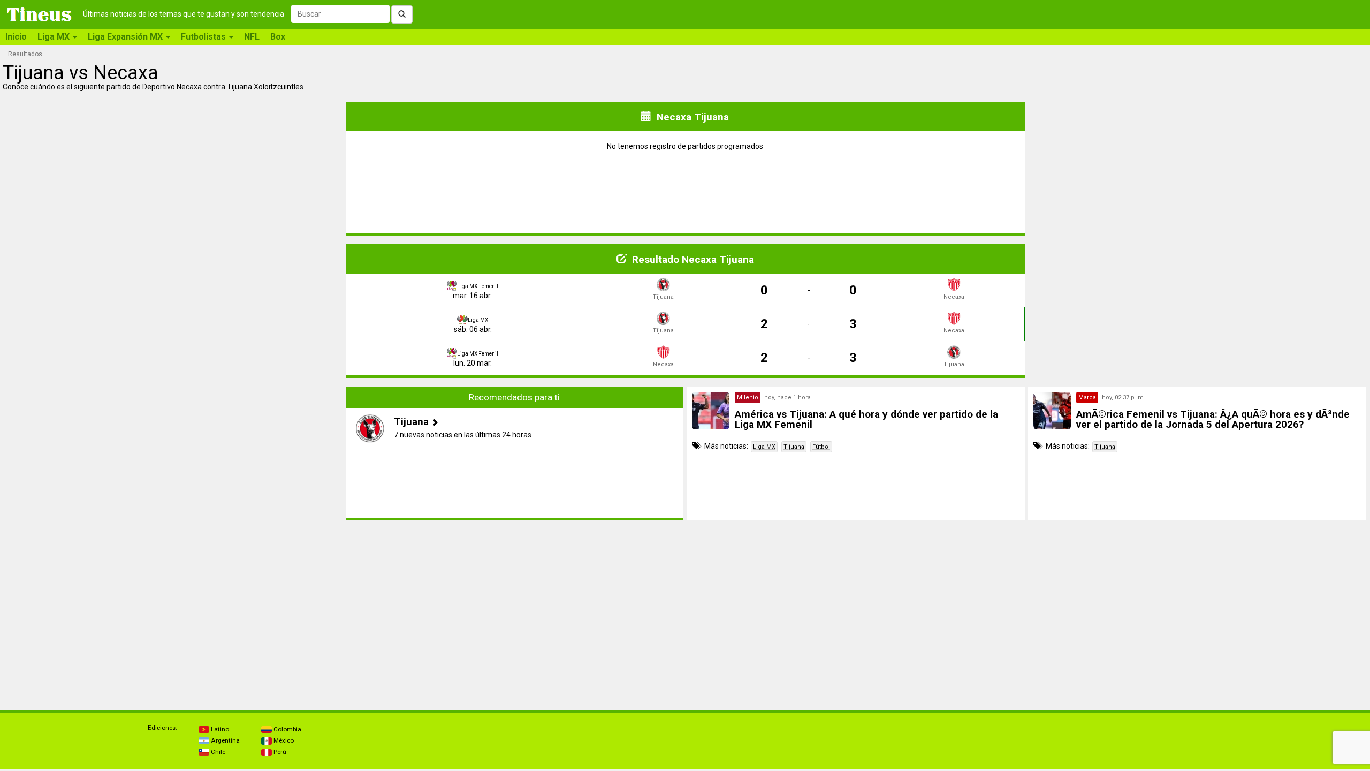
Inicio (16, 37)
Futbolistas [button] (204, 37)
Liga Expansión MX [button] (126, 37)
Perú (279, 751)
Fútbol (821, 446)
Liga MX (764, 446)
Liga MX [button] (54, 37)
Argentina (224, 740)
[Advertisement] (173, 453)
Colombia (286, 729)
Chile (217, 751)
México (283, 740)
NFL (252, 37)
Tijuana (793, 446)
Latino (219, 729)
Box (277, 37)
